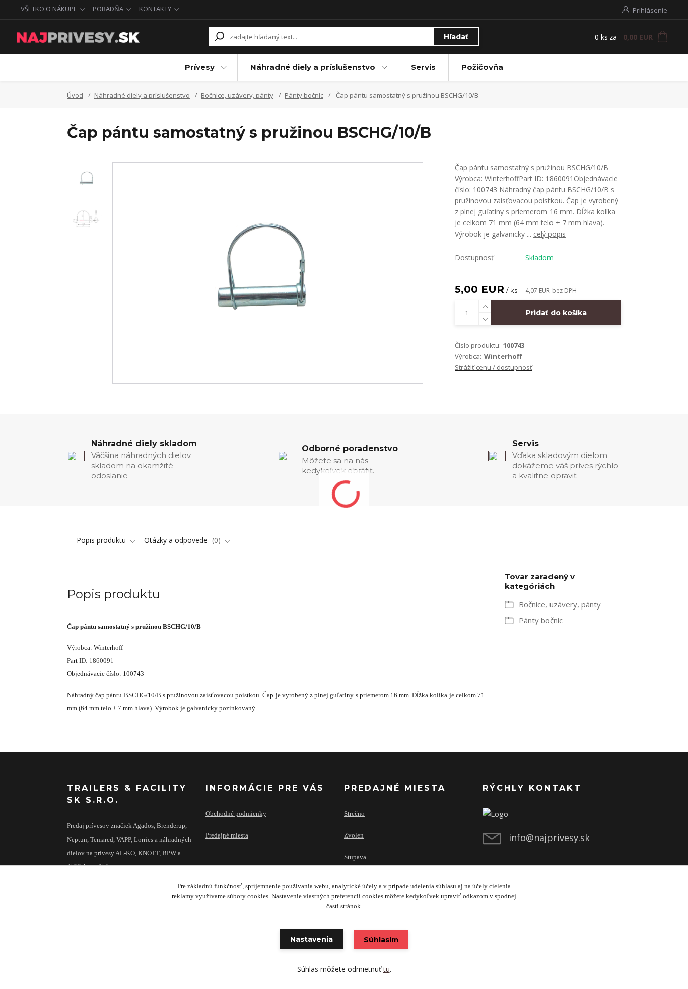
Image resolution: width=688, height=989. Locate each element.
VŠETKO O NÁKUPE (49, 8)
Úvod (75, 95)
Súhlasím (381, 939)
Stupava (355, 857)
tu (386, 969)
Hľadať (456, 36)
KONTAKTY (155, 8)
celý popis (549, 234)
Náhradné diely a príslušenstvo (312, 67)
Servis (423, 67)
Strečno (354, 813)
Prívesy (200, 67)
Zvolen (354, 835)
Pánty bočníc (304, 95)
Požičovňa (482, 67)
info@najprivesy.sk (549, 837)
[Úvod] (78, 37)
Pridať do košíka (556, 312)
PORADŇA (108, 8)
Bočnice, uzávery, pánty (237, 95)
